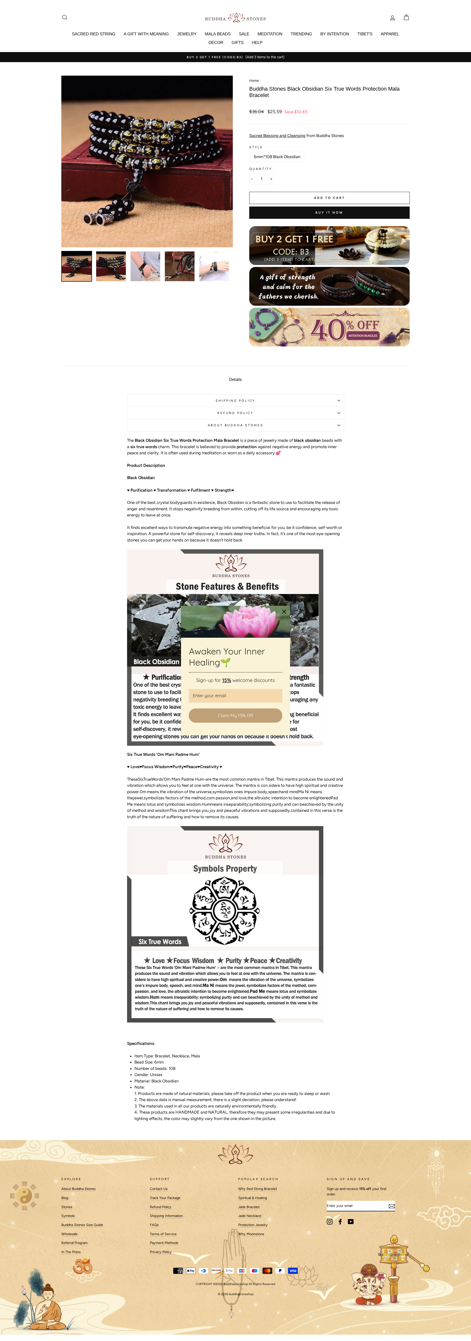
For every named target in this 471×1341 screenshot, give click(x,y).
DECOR (216, 42)
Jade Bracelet (249, 1207)
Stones (66, 1207)
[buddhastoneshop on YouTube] (351, 1222)
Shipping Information (166, 1216)
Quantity (260, 169)
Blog (64, 1198)
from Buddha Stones (296, 135)
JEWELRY (186, 34)
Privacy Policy (161, 1252)
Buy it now (329, 212)
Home (254, 80)
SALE (244, 34)
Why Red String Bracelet (257, 1189)
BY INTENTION (334, 34)
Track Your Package (165, 1198)
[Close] (284, 611)
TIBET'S (364, 34)
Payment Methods (164, 1243)
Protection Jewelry (253, 1225)
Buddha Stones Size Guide (82, 1225)
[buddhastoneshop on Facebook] (340, 1222)
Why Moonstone (251, 1234)
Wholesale (69, 1234)
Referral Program (74, 1243)
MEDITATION (270, 34)
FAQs (154, 1225)
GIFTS (238, 42)
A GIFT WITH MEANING (146, 34)
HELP (257, 42)
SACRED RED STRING (93, 34)
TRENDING (301, 34)
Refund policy (235, 413)
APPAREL (390, 34)
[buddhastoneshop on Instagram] (330, 1222)
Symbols (68, 1216)
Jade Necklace (249, 1216)
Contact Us (159, 1189)
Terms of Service (163, 1234)
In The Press (71, 1252)
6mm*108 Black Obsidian (277, 156)
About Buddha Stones (235, 425)
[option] (235, 57)
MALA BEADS (218, 34)
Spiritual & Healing (252, 1198)
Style (256, 147)
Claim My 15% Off (235, 715)
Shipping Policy (235, 400)
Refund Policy (160, 1207)
